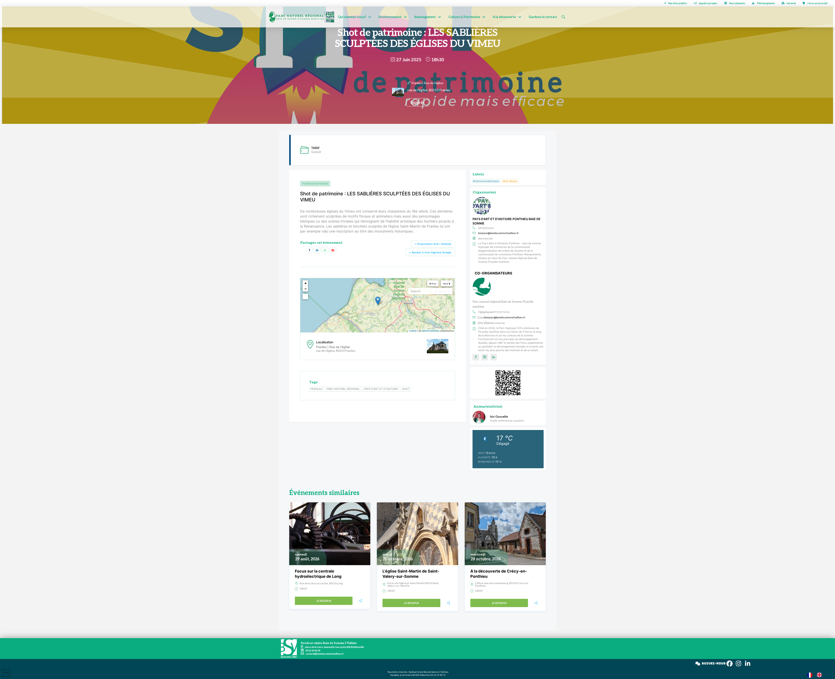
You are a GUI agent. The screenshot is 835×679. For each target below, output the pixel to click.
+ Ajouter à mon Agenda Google (430, 252)
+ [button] (305, 283)
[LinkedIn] (317, 250)
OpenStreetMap (430, 330)
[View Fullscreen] (305, 296)
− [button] (305, 288)
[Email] (333, 250)
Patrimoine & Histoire (315, 183)
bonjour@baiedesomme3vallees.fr (498, 233)
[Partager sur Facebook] (309, 250)
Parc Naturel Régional (343, 388)
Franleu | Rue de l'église (427, 83)
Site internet (485, 238)
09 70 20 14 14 (501, 312)
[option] (820, 674)
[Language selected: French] (816, 675)
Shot (405, 388)
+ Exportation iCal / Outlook (433, 244)
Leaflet (413, 330)
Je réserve (323, 601)
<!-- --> (377, 305)
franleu (316, 388)
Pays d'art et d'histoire (381, 388)
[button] (563, 16)
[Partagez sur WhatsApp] (325, 250)
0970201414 (485, 228)
